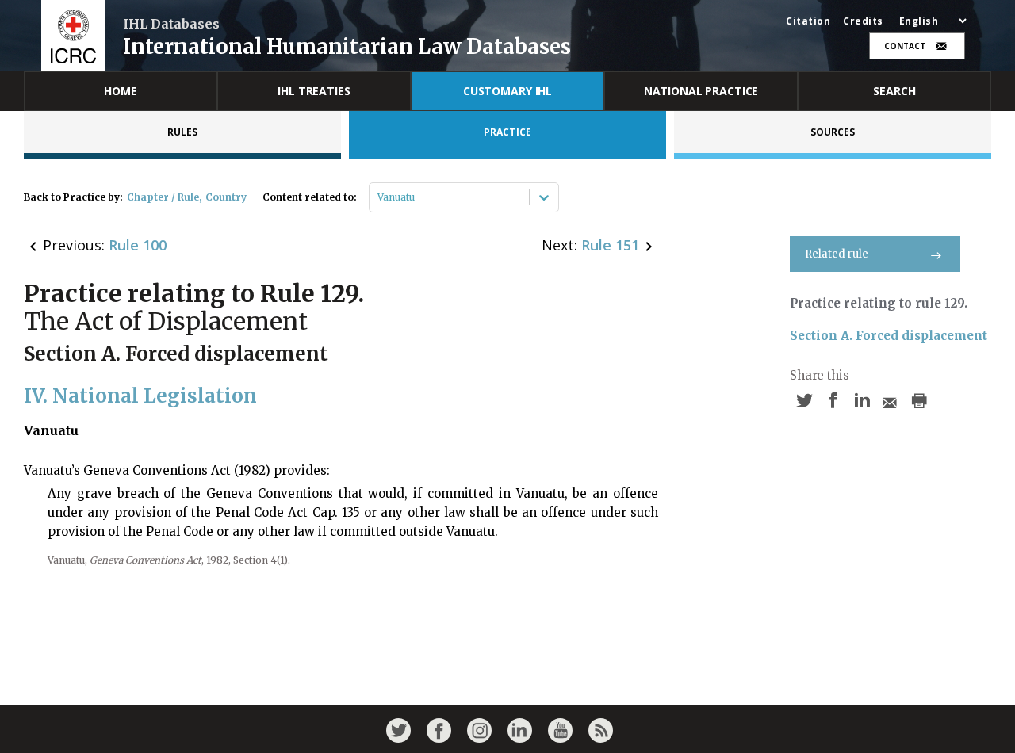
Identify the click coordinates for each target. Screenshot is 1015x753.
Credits (863, 21)
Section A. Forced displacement (888, 335)
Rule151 (610, 244)
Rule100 (138, 244)
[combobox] (378, 197)
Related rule (836, 254)
